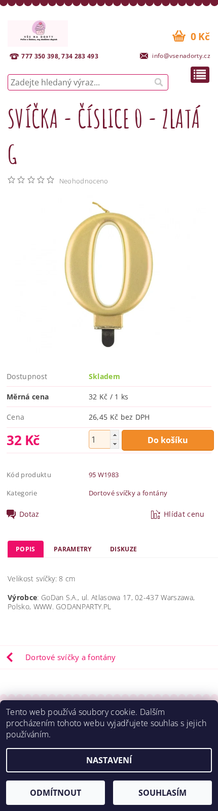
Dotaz (29, 514)
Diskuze (123, 549)
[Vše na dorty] (38, 32)
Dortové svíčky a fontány (128, 492)
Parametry (73, 549)
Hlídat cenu (184, 514)
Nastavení (109, 760)
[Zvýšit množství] (114, 435)
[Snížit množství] (114, 444)
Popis (25, 549)
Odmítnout (55, 792)
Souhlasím (162, 792)
